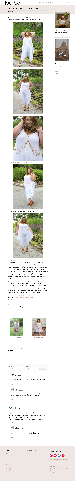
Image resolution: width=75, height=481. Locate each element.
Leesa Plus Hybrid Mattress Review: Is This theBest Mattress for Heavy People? (59, 460)
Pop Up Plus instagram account (22, 266)
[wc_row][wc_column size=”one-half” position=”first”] (20, 162)
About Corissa (9, 462)
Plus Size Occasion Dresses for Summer (59, 462)
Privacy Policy (18, 348)
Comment (10, 350)
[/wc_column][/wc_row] (13, 260)
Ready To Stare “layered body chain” (24, 297)
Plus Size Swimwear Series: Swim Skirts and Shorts (58, 471)
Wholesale (8, 468)
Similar (14, 299)
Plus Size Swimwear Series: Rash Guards (59, 468)
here (32, 295)
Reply (11, 384)
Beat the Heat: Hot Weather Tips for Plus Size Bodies (59, 466)
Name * (11, 366)
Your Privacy (9, 470)
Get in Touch (9, 464)
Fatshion (9, 314)
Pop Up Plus (22, 295)
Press (7, 466)
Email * (28, 366)
